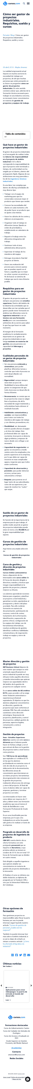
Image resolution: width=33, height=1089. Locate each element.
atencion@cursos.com (16, 1055)
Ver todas (7, 966)
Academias (16, 1048)
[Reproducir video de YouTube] (16, 499)
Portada (6, 35)
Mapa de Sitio (17, 1079)
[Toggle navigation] (28, 3)
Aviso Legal (6, 1077)
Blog (12, 35)
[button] (27, 1079)
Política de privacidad (17, 1077)
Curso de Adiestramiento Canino (16, 1028)
